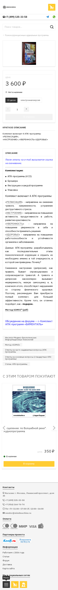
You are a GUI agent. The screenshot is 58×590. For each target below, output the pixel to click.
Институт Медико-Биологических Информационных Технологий (20, 338)
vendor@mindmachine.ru (18, 513)
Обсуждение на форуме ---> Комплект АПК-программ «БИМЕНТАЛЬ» (29, 322)
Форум (6, 560)
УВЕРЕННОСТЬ (14, 223)
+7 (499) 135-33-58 (16, 16)
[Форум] (23, 584)
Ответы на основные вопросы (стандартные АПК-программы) (28, 358)
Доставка (7, 564)
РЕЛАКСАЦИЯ (13, 202)
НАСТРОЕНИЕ (13, 212)
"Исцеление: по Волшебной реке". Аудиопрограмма (25, 430)
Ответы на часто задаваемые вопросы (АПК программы (26, 351)
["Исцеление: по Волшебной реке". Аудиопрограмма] (29, 401)
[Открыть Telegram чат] (47, 16)
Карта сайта (9, 568)
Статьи (6, 556)
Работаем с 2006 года (13, 552)
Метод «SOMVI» (12, 345)
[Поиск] (51, 27)
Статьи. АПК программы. (16, 364)
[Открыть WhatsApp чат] (54, 16)
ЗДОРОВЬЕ (12, 234)
